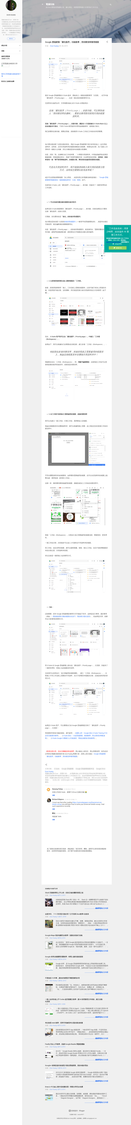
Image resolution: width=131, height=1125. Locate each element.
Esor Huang (11, 15)
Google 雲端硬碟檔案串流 (85, 769)
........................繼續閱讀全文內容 (96, 908)
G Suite (56, 769)
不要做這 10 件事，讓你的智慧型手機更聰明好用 (62, 978)
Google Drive (100, 769)
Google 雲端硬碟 (67, 769)
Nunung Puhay (57, 789)
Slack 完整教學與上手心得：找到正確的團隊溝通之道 (64, 893)
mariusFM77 (81, 1114)
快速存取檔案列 (70, 222)
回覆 (53, 795)
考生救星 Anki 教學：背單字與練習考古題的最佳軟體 (64, 1023)
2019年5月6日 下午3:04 (62, 813)
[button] (107, 42)
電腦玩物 (50, 4)
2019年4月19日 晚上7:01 (70, 799)
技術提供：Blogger (78, 1111)
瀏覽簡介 (11, 38)
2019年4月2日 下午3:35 (69, 789)
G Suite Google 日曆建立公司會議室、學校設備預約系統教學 (73, 738)
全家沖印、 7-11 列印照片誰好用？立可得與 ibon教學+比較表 (67, 914)
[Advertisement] (77, 24)
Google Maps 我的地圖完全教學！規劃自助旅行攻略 (64, 935)
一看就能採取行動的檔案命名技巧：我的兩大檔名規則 (71, 616)
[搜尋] (111, 5)
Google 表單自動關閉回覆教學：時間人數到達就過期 (64, 957)
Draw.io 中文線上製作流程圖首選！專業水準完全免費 (64, 1087)
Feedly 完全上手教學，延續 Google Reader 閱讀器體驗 (65, 1044)
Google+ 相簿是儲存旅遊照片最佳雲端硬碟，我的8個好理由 (66, 1065)
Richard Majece (58, 799)
